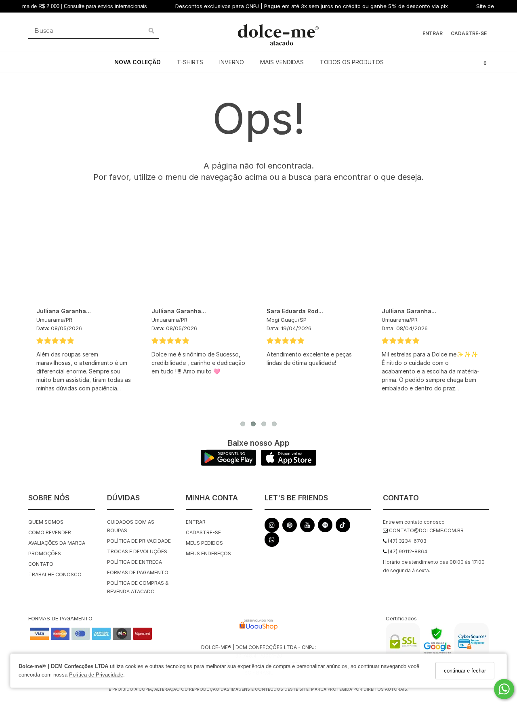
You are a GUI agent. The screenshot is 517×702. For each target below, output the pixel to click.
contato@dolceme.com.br (426, 530)
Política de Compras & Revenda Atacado (137, 587)
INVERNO (231, 62)
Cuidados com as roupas (130, 526)
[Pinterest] (289, 527)
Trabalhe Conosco (55, 574)
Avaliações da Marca (56, 543)
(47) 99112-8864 (407, 551)
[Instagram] (271, 527)
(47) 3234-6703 (407, 541)
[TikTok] (342, 527)
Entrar (432, 33)
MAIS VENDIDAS (282, 62)
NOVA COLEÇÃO (137, 62)
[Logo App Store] (289, 463)
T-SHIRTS (190, 62)
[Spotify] (325, 527)
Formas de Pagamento (137, 572)
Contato (40, 564)
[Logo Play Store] (228, 463)
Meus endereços (208, 553)
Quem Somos (45, 522)
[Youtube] (307, 527)
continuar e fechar (465, 671)
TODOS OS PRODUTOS (352, 62)
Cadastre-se (469, 33)
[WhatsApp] (271, 541)
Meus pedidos (204, 543)
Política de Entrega (134, 562)
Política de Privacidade (96, 675)
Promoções (44, 553)
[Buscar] (151, 31)
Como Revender (49, 532)
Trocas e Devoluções (137, 551)
